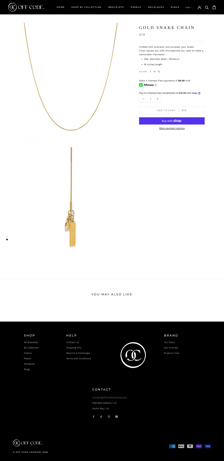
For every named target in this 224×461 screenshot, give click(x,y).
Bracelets (116, 7)
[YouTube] (116, 416)
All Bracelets (31, 342)
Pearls (136, 7)
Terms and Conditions (78, 358)
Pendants (29, 364)
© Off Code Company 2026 (30, 452)
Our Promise (171, 347)
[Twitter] (155, 72)
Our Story (169, 342)
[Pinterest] (159, 72)
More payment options (172, 128)
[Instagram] (109, 416)
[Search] (207, 7)
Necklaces (156, 7)
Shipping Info (73, 347)
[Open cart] (214, 7)
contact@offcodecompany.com (109, 397)
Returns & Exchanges (78, 353)
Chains (28, 353)
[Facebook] (150, 72)
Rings (175, 7)
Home (61, 7)
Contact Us (72, 342)
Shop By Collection (86, 7)
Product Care (171, 353)
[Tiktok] (101, 416)
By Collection (31, 347)
